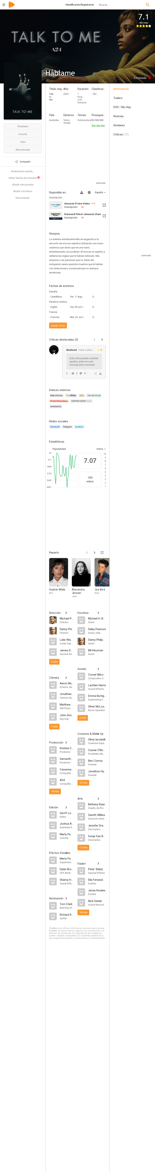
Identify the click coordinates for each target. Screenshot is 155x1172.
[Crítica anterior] (94, 339)
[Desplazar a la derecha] (94, 552)
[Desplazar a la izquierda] (87, 552)
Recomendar (23, 197)
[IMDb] (82, 397)
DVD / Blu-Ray (122, 107)
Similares (119, 125)
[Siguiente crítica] (102, 339)
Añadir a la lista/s (22, 191)
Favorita (22, 134)
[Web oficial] (57, 397)
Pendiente (22, 126)
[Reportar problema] (81, 192)
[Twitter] (80, 429)
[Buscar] (147, 5)
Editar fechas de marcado (24, 177)
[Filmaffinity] (71, 397)
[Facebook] (55, 429)
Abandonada (23, 149)
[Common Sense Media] (82, 403)
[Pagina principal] (12, 7)
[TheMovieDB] (94, 397)
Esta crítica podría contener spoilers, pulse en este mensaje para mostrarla (83, 361)
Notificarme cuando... (22, 171)
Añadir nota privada (22, 184)
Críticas (121, 134)
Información (121, 89)
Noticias (118, 116)
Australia (54, 120)
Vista (23, 142)
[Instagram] (68, 429)
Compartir (24, 161)
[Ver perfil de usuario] (53, 350)
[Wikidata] (56, 408)
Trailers (117, 98)
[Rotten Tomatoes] (59, 403)
